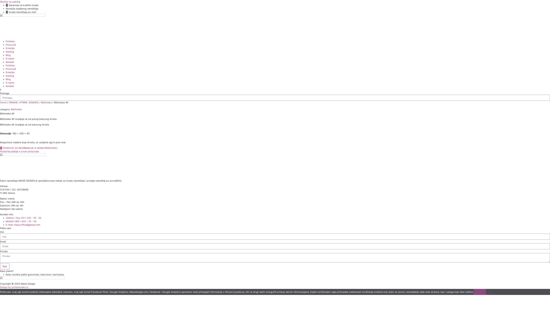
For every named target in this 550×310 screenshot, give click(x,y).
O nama (10, 58)
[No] (488, 292)
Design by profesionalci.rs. (14, 287)
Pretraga (4, 93)
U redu (479, 291)
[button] (275, 89)
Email (3, 241)
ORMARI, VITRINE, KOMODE (24, 102)
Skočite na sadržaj (10, 1)
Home (3, 102)
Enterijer (10, 48)
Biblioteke (46, 102)
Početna (10, 41)
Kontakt (10, 62)
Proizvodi (11, 44)
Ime (2, 231)
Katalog (10, 51)
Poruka (4, 251)
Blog (8, 55)
